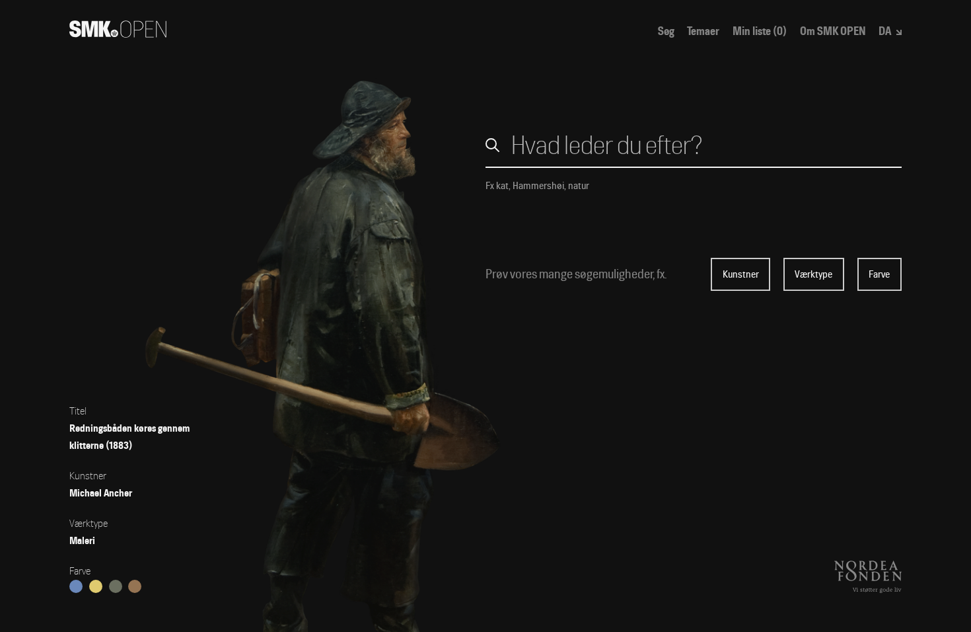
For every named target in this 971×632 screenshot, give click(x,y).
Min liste (760, 31)
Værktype (813, 274)
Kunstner (741, 274)
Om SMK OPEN (833, 31)
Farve (879, 274)
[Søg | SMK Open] (117, 33)
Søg (666, 31)
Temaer (703, 31)
